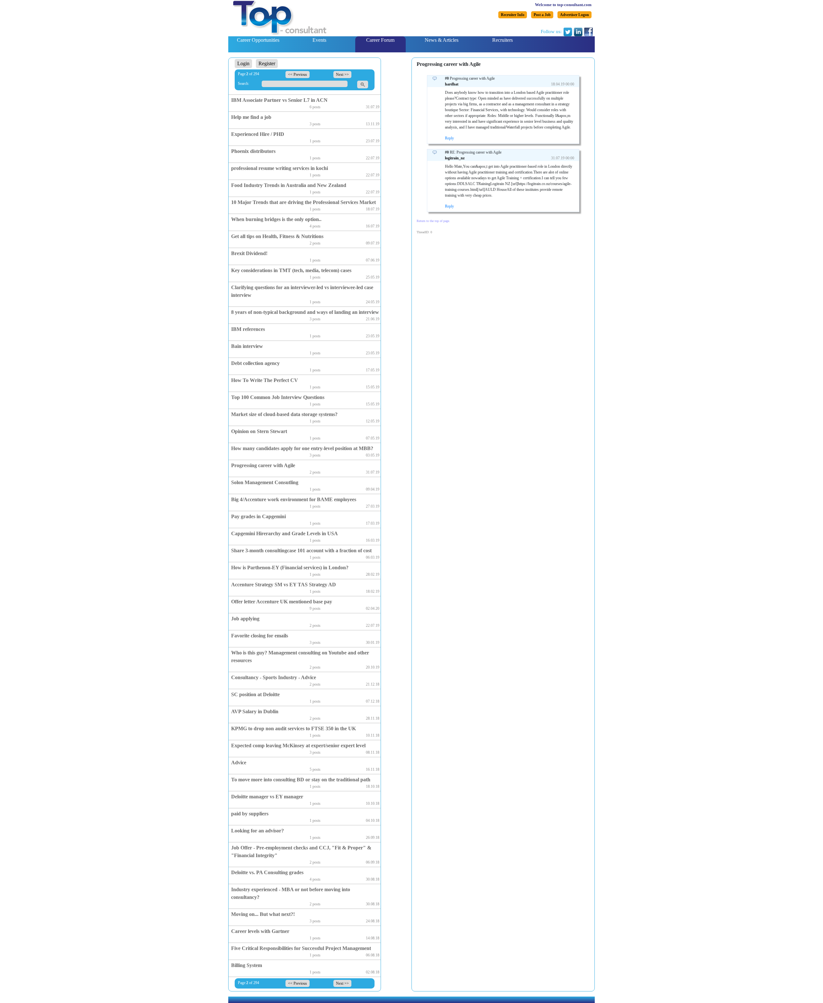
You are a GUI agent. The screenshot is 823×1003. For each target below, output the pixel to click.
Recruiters (502, 40)
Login (243, 63)
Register (266, 63)
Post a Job (542, 15)
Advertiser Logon (574, 15)
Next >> (342, 74)
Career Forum (380, 40)
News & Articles (441, 40)
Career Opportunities (258, 40)
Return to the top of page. (433, 221)
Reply (449, 138)
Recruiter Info (512, 15)
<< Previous (297, 74)
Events (319, 40)
